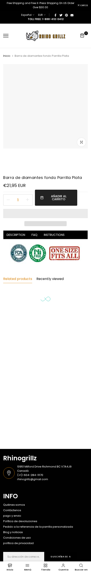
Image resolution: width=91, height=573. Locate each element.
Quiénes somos (14, 505)
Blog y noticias (13, 532)
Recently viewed (50, 278)
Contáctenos (12, 510)
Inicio (6, 56)
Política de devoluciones (20, 521)
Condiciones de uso (17, 538)
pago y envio (12, 516)
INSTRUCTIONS (54, 235)
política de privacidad (18, 543)
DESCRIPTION (16, 235)
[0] (82, 35)
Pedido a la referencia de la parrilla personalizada (38, 527)
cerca (84, 5)
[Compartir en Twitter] (61, 15)
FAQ (34, 235)
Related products (17, 278)
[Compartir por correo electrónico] (72, 15)
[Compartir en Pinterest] (66, 15)
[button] (45, 213)
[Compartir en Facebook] (55, 15)
